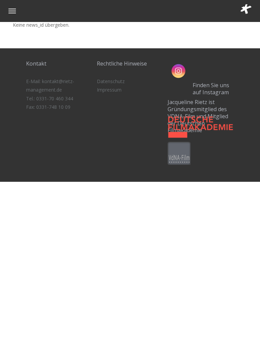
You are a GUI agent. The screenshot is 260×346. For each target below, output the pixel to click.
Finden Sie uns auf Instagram (211, 88)
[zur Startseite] (250, 12)
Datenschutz (111, 81)
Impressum (109, 89)
